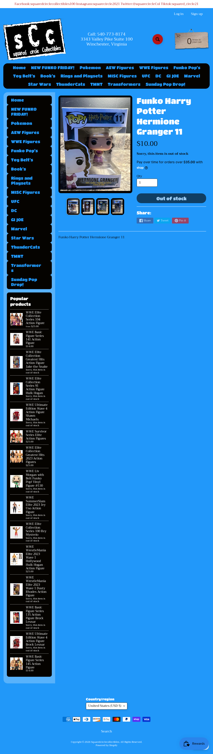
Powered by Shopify (106, 745)
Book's (47, 76)
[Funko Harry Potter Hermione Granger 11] (73, 206)
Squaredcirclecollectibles (105, 742)
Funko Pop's (186, 67)
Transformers (124, 84)
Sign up (197, 14)
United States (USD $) (104, 706)
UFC (146, 76)
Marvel (192, 76)
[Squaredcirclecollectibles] (34, 39)
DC (158, 76)
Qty (139, 176)
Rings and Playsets (82, 76)
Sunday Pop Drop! (165, 84)
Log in (179, 14)
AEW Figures (120, 67)
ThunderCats (70, 84)
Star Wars (39, 84)
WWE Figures (153, 67)
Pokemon (90, 67)
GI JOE (172, 76)
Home (19, 67)
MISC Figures (122, 76)
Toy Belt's (24, 76)
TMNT (96, 84)
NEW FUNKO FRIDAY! (52, 67)
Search (106, 731)
